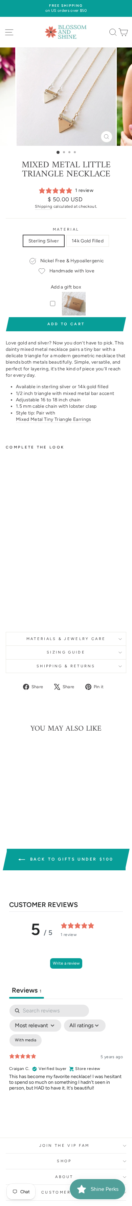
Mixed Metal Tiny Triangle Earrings (53, 419)
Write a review (66, 963)
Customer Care (64, 1192)
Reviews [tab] (26, 990)
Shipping (43, 206)
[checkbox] (25, 1040)
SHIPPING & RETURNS (66, 666)
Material (66, 229)
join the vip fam (64, 1145)
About (64, 1177)
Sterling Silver (43, 240)
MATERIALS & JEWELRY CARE (66, 639)
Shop (64, 1161)
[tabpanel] (66, 1062)
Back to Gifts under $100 (71, 859)
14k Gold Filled (88, 240)
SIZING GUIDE (66, 652)
